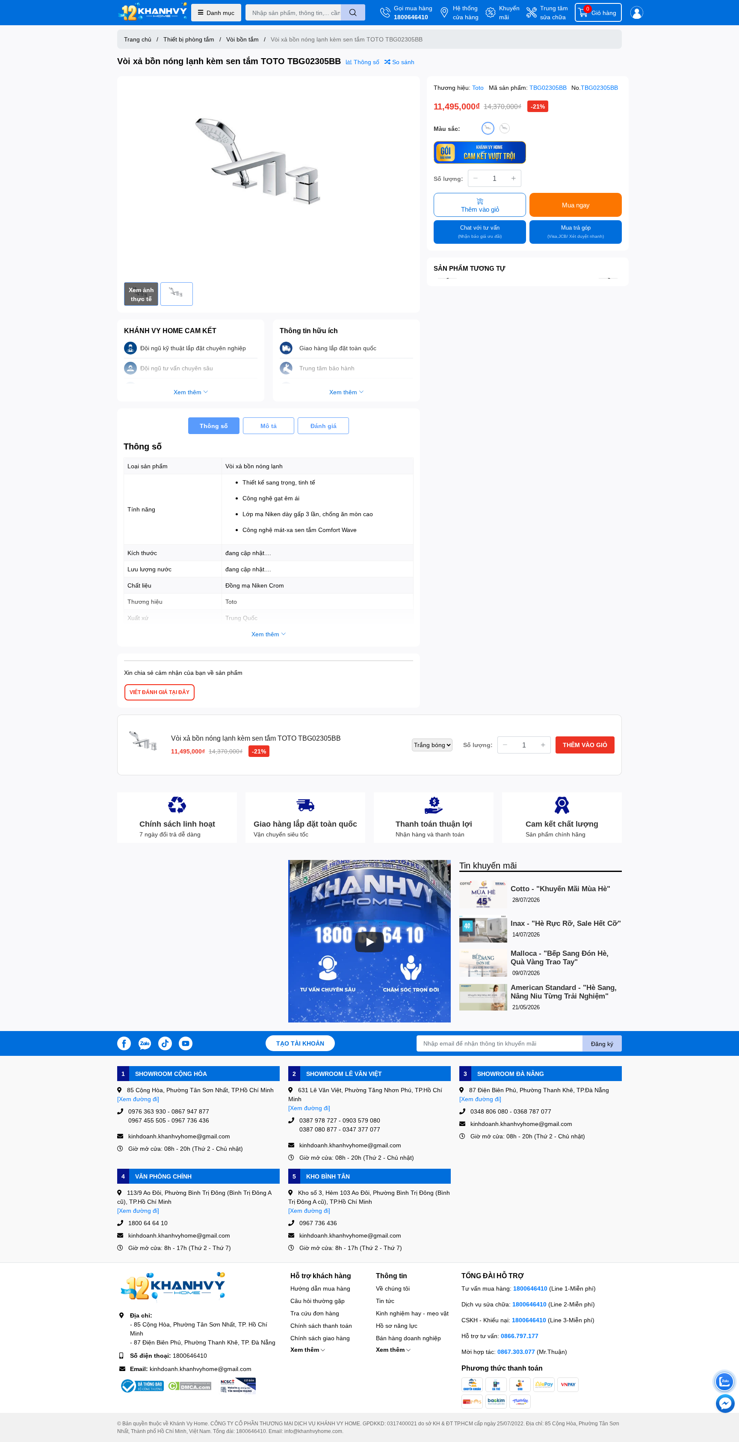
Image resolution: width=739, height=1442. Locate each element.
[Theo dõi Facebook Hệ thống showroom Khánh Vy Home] (124, 1042)
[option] (268, 179)
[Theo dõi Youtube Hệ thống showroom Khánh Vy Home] (185, 1042)
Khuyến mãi (509, 12)
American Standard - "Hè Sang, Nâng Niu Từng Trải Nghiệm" (564, 992)
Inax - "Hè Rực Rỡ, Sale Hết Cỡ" (566, 923)
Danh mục (220, 12)
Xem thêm (305, 1349)
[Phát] (369, 942)
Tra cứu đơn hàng (314, 1313)
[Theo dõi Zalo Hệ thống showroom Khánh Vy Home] (144, 1042)
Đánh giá (323, 425)
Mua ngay (576, 205)
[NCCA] (237, 1386)
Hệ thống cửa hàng (466, 12)
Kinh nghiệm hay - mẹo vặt (412, 1313)
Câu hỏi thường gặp (317, 1300)
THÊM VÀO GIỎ (585, 744)
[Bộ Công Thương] (141, 1386)
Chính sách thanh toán (321, 1325)
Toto (478, 87)
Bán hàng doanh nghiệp (408, 1338)
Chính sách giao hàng (320, 1338)
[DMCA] (189, 1386)
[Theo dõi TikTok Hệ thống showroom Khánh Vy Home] (165, 1042)
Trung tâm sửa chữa (554, 12)
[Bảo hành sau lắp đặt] (480, 152)
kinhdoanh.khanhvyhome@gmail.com (200, 1368)
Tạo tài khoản (300, 1043)
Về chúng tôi (393, 1288)
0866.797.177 (519, 1335)
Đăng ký (602, 1043)
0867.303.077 (517, 1351)
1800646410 (411, 17)
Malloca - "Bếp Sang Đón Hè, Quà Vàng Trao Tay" (560, 957)
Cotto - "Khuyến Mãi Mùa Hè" (560, 889)
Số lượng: (448, 178)
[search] (353, 12)
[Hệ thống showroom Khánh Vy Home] (152, 13)
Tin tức (385, 1300)
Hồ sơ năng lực (396, 1325)
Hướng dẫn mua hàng (320, 1288)
